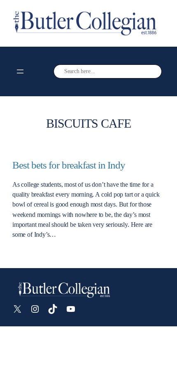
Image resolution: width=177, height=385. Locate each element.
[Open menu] (20, 71)
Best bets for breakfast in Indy (68, 165)
